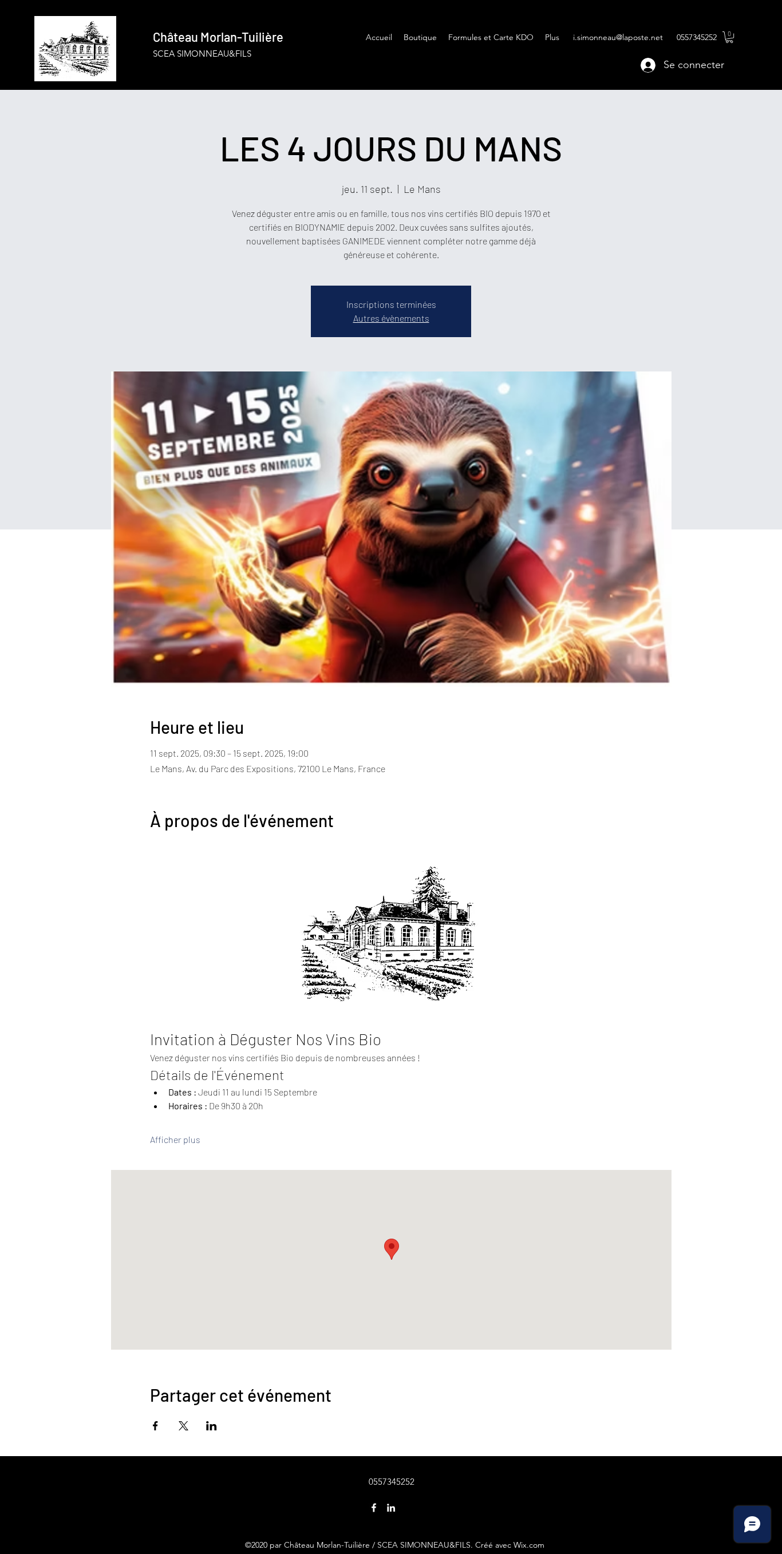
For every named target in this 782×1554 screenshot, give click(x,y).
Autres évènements (391, 318)
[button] (729, 37)
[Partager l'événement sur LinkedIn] (211, 1425)
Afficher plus (175, 1139)
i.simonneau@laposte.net (618, 37)
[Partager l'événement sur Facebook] (155, 1425)
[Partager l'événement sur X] (183, 1425)
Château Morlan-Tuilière (218, 36)
